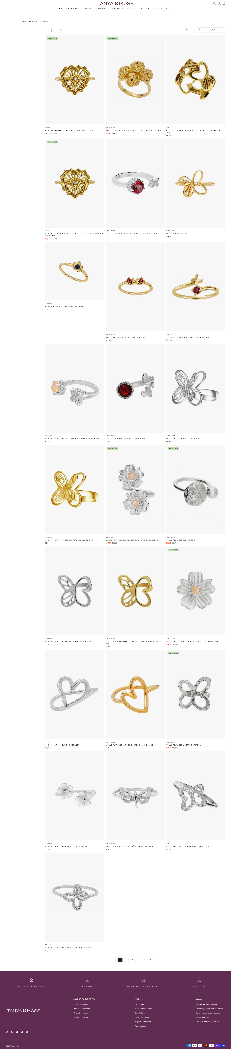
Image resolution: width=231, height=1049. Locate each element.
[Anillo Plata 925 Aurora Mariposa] (195, 388)
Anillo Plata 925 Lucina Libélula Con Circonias (130, 846)
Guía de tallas (140, 1013)
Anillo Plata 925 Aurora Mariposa (183, 439)
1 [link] (119, 960)
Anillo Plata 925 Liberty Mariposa (183, 745)
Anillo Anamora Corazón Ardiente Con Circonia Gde (72, 130)
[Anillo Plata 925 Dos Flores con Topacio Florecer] (135, 489)
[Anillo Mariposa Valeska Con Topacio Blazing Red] (135, 183)
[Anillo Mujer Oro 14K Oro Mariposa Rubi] (135, 286)
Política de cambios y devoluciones (209, 1022)
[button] (214, 3)
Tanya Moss (110, 127)
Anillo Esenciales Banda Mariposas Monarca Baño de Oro (193, 131)
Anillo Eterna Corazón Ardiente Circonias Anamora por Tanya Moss (74, 235)
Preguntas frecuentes (143, 1022)
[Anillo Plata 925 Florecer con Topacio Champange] (195, 591)
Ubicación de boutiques (82, 1013)
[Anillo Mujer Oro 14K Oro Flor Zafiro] (75, 271)
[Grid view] (46, 30)
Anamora (49, 127)
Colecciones (33, 21)
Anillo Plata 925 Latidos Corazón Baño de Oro (129, 745)
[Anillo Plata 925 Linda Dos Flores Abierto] (75, 795)
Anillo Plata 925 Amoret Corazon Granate (127, 439)
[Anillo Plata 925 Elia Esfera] (195, 489)
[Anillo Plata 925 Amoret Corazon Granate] (135, 388)
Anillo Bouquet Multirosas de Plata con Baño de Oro (133, 130)
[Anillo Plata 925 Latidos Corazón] (75, 694)
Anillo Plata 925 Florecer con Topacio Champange (192, 641)
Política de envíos (202, 1017)
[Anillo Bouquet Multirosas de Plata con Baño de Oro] (135, 79)
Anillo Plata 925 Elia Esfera (180, 540)
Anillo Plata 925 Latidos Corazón (62, 745)
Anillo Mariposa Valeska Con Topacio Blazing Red (131, 234)
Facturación (139, 1004)
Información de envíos (143, 1009)
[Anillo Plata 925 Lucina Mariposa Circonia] (195, 795)
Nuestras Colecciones (82, 1009)
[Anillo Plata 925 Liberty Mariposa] (195, 694)
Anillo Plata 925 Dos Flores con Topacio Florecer (132, 540)
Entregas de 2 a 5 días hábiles (31, 986)
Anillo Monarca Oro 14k (178, 234)
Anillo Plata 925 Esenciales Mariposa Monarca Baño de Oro (134, 642)
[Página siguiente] (150, 960)
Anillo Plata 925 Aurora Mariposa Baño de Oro (69, 540)
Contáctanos (87, 986)
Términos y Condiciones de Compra (209, 1009)
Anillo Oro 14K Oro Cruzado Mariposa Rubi (188, 337)
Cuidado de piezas (142, 1017)
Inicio (24, 21)
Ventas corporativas (81, 1017)
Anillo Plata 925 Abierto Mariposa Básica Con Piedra (72, 439)
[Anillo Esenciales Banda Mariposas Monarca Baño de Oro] (195, 79)
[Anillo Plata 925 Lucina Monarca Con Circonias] (75, 897)
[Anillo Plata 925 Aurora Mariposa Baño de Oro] (75, 489)
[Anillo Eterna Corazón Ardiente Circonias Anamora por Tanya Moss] (75, 183)
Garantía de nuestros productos (208, 1013)
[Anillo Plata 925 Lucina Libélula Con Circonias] (135, 795)
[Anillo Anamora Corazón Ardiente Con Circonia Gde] (75, 79)
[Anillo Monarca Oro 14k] (195, 183)
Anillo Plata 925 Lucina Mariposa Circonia (187, 846)
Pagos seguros (199, 986)
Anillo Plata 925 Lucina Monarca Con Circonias (69, 948)
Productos (44, 21)
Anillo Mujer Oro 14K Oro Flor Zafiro (64, 306)
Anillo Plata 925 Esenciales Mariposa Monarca (69, 641)
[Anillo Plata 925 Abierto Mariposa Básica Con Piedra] (75, 388)
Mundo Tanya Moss (81, 1004)
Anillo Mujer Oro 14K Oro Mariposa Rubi (126, 337)
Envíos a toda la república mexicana (143, 986)
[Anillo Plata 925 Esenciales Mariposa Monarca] (75, 591)
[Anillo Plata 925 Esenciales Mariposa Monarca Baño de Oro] (135, 591)
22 (144, 960)
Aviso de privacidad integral (206, 1004)
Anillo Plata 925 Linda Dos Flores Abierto (66, 846)
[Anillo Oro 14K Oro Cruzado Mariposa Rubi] (195, 286)
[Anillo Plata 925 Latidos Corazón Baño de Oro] (135, 694)
